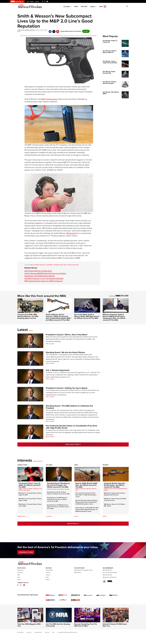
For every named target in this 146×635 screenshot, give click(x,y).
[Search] (127, 6)
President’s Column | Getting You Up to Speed (66, 388)
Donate (37, 1)
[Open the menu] (105, 6)
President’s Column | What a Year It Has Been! (66, 334)
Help (18, 577)
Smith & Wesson (35, 265)
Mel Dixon (76, 265)
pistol (65, 265)
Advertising (20, 570)
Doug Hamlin (60, 489)
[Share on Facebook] (50, 31)
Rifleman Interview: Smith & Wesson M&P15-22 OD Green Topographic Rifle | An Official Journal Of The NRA (114, 317)
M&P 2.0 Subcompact (49, 99)
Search (19, 579)
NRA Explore (77, 572)
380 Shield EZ (71, 233)
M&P (41, 265)
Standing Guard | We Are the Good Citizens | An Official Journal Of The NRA (58, 493)
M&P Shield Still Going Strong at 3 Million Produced (44, 281)
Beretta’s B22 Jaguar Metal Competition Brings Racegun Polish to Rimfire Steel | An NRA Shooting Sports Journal (87, 502)
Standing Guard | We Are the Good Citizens (65, 352)
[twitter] (54, 31)
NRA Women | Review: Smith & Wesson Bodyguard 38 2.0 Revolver (114, 494)
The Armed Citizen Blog (33, 488)
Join (28, 1)
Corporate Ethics (38, 632)
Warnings (47, 632)
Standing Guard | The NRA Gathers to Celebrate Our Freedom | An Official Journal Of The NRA (57, 499)
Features (84, 7)
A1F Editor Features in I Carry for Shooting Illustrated (44, 278)
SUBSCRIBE (26, 552)
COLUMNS (66, 489)
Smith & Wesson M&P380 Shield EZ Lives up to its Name (45, 273)
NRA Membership (107, 570)
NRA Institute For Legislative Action (83, 570)
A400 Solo (88, 488)
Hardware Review (122, 488)
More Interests (37, 461)
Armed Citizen (22, 465)
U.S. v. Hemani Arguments (57, 370)
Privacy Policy (20, 632)
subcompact (49, 265)
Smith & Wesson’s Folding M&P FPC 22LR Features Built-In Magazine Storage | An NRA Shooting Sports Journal (87, 509)
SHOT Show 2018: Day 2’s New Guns (38, 271)
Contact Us (20, 572)
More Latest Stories (79, 444)
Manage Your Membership (109, 577)
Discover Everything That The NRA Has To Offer (85, 625)
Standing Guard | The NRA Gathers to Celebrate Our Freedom (69, 407)
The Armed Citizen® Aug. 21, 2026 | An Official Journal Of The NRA (29, 485)
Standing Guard (51, 489)
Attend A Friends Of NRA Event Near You (115, 625)
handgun (70, 265)
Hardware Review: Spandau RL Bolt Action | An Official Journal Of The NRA (114, 485)
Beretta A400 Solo (80, 488)
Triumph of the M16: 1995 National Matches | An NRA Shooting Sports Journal (27, 316)
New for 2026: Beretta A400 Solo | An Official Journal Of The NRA (86, 485)
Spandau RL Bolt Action (110, 488)
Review (106, 490)
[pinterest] (58, 31)
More (30, 330)
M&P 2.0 (44, 265)
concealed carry (58, 265)
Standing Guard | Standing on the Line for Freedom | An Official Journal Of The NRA (58, 485)
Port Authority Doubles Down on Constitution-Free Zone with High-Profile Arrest (71, 426)
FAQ (18, 575)
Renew (32, 1)
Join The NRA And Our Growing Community (58, 625)
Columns (66, 7)
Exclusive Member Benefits (110, 572)
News (76, 7)
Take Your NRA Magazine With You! (29, 625)
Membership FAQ (107, 575)
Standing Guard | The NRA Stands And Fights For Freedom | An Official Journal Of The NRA (58, 506)
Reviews (105, 465)
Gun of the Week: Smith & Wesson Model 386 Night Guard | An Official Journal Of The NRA (87, 316)
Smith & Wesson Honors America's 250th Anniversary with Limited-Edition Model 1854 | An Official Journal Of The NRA (58, 317)
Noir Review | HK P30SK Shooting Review (40, 276)
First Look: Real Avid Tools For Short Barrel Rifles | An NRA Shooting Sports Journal (86, 495)
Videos (92, 7)
